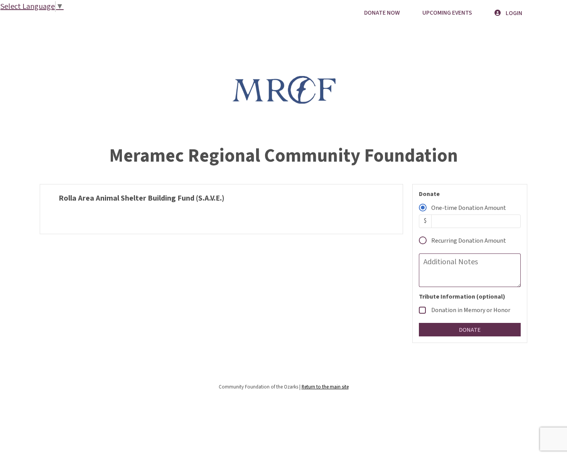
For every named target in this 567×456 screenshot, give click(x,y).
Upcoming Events (447, 12)
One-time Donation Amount (468, 208)
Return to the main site (325, 386)
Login (513, 13)
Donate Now (382, 12)
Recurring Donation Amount (468, 240)
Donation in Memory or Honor (470, 310)
